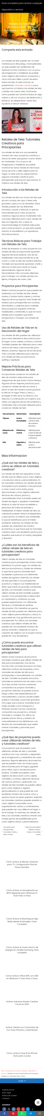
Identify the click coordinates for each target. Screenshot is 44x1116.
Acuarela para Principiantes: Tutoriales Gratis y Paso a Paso (10, 831)
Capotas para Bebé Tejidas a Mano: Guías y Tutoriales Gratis (33, 831)
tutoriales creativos (23, 85)
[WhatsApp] (22, 1113)
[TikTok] (32, 1109)
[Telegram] (30, 1113)
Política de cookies (9, 1095)
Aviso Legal (6, 1093)
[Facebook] (4, 1113)
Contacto (6, 1098)
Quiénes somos (8, 1090)
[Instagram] (14, 1109)
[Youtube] (18, 1109)
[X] (9, 1109)
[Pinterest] (13, 1113)
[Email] (39, 1113)
